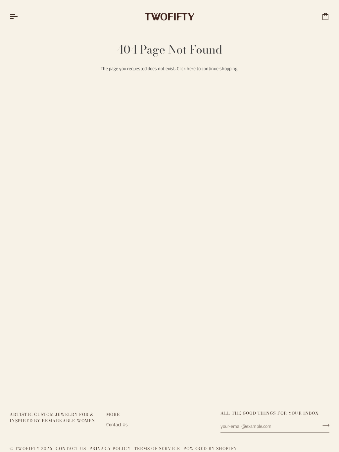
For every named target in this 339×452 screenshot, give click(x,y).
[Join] (323, 425)
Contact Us (117, 424)
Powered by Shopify (210, 448)
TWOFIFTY (27, 448)
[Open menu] (19, 16)
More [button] (113, 415)
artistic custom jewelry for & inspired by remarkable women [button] (53, 418)
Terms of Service (157, 448)
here (191, 68)
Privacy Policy (110, 448)
